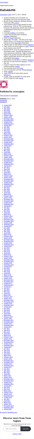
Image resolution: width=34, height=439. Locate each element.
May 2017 (7, 291)
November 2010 (9, 406)
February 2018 (8, 276)
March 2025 (7, 134)
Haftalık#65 (3, 100)
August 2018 (8, 266)
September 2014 (9, 345)
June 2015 (7, 330)
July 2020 (7, 228)
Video (28, 19)
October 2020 (8, 223)
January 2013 (8, 377)
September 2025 (9, 123)
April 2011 (7, 401)
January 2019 (8, 258)
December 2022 (8, 179)
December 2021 (8, 199)
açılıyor (16, 23)
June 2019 (7, 249)
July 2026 (7, 107)
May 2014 (7, 352)
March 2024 (7, 154)
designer (24, 61)
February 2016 (8, 317)
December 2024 (8, 139)
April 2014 (7, 354)
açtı (11, 26)
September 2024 (9, 144)
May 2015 (7, 332)
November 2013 (9, 362)
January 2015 (8, 338)
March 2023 (7, 174)
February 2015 (8, 337)
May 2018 (7, 271)
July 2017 (7, 288)
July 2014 (7, 349)
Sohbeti (17, 66)
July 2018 (7, 268)
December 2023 (8, 159)
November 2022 (9, 181)
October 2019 (8, 243)
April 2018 (7, 273)
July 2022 (7, 187)
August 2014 (8, 347)
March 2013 (7, 375)
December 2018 (8, 260)
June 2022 (7, 189)
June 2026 (7, 108)
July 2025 (7, 127)
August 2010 (8, 409)
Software (29, 70)
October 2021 (8, 202)
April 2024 (7, 152)
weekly (9, 14)
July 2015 (7, 328)
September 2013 (9, 365)
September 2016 (9, 305)
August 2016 (8, 307)
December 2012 (8, 379)
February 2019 (8, 256)
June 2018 (7, 270)
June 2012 (7, 387)
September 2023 (9, 164)
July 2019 (7, 248)
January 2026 (8, 117)
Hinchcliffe (18, 43)
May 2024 (7, 150)
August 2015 (8, 327)
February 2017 (8, 296)
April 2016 (7, 313)
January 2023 (8, 177)
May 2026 (7, 110)
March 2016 (7, 315)
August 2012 (8, 385)
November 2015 (9, 322)
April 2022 (7, 192)
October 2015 (8, 323)
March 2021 (7, 214)
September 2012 (9, 384)
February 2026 (8, 115)
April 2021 (7, 212)
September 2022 (9, 184)
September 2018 (9, 265)
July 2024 (7, 147)
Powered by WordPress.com (8, 412)
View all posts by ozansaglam (9, 95)
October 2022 (8, 182)
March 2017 (7, 295)
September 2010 (9, 407)
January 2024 (8, 157)
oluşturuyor (7, 75)
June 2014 (7, 350)
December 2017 (8, 280)
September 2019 (9, 244)
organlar (10, 71)
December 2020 (8, 219)
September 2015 (9, 325)
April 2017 (7, 293)
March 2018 (7, 275)
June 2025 (7, 129)
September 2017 (9, 285)
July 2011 (7, 399)
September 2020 (9, 224)
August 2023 (8, 165)
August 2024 (8, 145)
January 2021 (8, 218)
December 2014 (8, 340)
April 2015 (7, 333)
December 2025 (8, 118)
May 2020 (7, 231)
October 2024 (8, 142)
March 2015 (7, 335)
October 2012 (8, 382)
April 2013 (7, 374)
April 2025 (7, 132)
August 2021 (8, 206)
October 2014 (8, 343)
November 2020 (9, 221)
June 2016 (7, 310)
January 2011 (8, 404)
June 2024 (7, 149)
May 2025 (7, 130)
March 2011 (7, 402)
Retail (11, 38)
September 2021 (9, 204)
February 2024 (8, 155)
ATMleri (12, 33)
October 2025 (8, 122)
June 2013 (7, 370)
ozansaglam (3, 14)
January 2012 (8, 394)
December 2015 (8, 320)
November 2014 (9, 342)
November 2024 (9, 140)
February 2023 (8, 176)
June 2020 (7, 229)
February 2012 (8, 392)
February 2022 (8, 196)
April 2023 (7, 172)
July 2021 (7, 207)
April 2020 (7, 233)
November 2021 (9, 201)
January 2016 (8, 318)
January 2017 (8, 298)
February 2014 (8, 357)
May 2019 (7, 251)
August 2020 (8, 226)
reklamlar (6, 36)
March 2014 (7, 355)
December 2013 (8, 360)
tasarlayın (31, 60)
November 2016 (9, 301)
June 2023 (7, 169)
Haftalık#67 (3, 102)
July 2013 (7, 369)
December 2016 (8, 300)
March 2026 (7, 113)
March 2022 (7, 194)
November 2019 (9, 241)
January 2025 (8, 137)
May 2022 (7, 191)
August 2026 (8, 105)
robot (21, 68)
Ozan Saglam (4, 2)
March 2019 (7, 254)
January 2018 (8, 278)
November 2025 (9, 120)
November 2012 (9, 380)
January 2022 (8, 197)
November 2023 (9, 160)
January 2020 (8, 238)
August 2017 (8, 286)
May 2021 (7, 211)
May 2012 (7, 389)
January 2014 (8, 359)
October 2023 (8, 162)
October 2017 (8, 283)
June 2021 (7, 209)
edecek (21, 78)
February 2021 (8, 216)
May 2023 (7, 170)
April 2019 (7, 253)
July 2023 (7, 167)
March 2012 (7, 391)
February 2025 (8, 135)
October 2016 (8, 303)
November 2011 (8, 396)
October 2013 (8, 364)
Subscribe (26, 429)
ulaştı (27, 46)
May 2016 (7, 312)
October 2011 (8, 397)
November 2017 (9, 281)
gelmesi (16, 58)
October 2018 (8, 263)
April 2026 (7, 112)
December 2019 (8, 239)
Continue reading (17, 434)
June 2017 (7, 290)
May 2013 (7, 372)
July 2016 (7, 308)
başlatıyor (31, 44)
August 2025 (8, 125)
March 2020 (7, 234)
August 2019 (8, 246)
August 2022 (8, 186)
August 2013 (8, 367)
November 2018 (9, 261)
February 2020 (8, 236)
